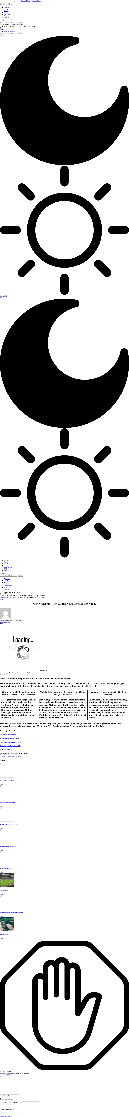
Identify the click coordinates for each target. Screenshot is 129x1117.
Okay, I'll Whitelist (5, 1075)
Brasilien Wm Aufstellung (8, 734)
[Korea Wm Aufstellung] (7, 865)
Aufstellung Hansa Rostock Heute (11, 742)
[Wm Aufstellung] (7, 887)
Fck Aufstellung (4, 934)
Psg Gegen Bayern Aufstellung (9, 738)
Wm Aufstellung (5, 749)
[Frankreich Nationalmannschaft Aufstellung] (7, 909)
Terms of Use (36, 1)
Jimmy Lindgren (5, 622)
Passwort (2, 1106)
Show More (11, 31)
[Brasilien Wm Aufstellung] (7, 777)
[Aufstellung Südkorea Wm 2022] (7, 843)
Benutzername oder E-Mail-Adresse (10, 1102)
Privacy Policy (25, 1)
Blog (1, 599)
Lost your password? (6, 1116)
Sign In (18, 592)
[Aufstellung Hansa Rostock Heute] (7, 821)
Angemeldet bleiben (8, 1109)
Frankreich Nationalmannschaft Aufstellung (11, 912)
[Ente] (6, 4)
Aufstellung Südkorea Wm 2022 (10, 746)
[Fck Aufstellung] (7, 931)
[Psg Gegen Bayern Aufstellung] (7, 799)
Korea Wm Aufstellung (6, 868)
